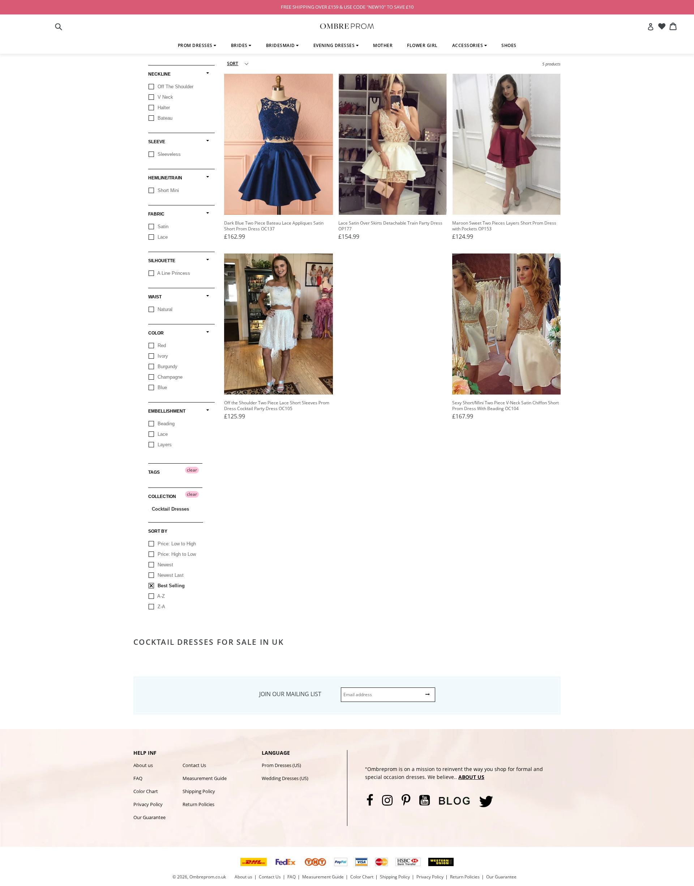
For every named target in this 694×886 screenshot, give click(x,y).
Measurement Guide (205, 778)
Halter (163, 107)
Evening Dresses (334, 45)
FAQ (137, 778)
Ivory (162, 356)
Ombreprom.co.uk (207, 877)
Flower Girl (422, 45)
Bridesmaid (281, 45)
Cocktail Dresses (169, 509)
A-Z (160, 596)
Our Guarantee (149, 817)
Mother (383, 45)
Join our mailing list (290, 694)
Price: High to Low (176, 554)
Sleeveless (168, 154)
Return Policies (198, 804)
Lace (162, 237)
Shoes (509, 45)
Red (161, 345)
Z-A (160, 606)
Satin (162, 226)
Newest (164, 564)
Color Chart (145, 791)
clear (192, 470)
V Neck (164, 97)
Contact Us (194, 765)
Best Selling (170, 585)
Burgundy (166, 366)
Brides (240, 45)
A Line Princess (173, 273)
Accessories (468, 45)
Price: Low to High (176, 543)
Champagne (169, 377)
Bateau (164, 118)
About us (143, 765)
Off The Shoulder (174, 86)
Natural (164, 309)
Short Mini (167, 190)
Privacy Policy (148, 804)
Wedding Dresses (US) (285, 778)
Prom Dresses (196, 45)
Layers (164, 444)
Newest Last (170, 575)
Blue (161, 387)
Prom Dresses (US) (281, 765)
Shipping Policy (199, 791)
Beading (165, 423)
